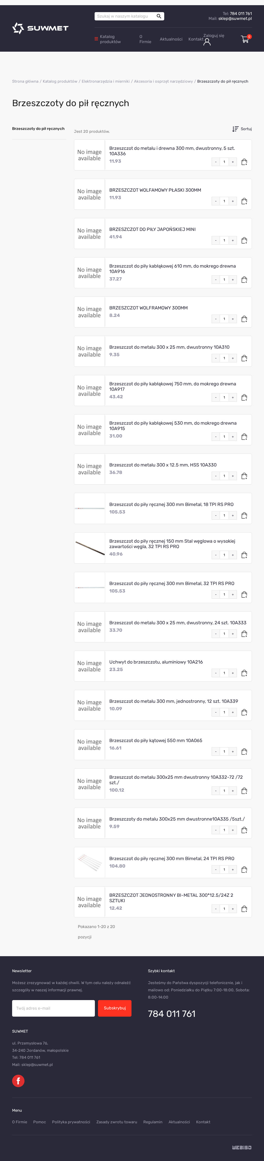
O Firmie (145, 39)
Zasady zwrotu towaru (116, 1122)
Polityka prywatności (71, 1122)
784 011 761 (241, 13)
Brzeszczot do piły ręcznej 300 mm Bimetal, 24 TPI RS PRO (171, 858)
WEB (242, 1148)
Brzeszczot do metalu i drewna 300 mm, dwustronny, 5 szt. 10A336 (172, 151)
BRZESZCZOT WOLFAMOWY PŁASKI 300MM (155, 190)
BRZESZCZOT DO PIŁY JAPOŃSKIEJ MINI (152, 229)
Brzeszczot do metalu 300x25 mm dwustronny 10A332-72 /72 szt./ (176, 779)
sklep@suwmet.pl (235, 18)
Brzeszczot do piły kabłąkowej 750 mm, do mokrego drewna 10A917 (172, 386)
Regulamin (152, 1122)
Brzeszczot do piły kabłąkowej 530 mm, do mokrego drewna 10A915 (173, 425)
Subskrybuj (115, 1008)
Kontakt (195, 39)
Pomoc (39, 1122)
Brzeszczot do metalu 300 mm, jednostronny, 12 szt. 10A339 (173, 701)
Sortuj (246, 129)
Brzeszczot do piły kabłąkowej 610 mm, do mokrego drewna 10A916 (172, 268)
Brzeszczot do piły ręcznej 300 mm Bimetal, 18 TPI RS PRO (171, 504)
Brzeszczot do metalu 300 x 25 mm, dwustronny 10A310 (169, 347)
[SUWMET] (49, 28)
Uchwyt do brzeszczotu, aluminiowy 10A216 (156, 662)
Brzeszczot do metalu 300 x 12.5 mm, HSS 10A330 (163, 465)
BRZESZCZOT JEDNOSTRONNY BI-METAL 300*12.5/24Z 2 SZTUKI (171, 897)
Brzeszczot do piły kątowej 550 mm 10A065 (155, 740)
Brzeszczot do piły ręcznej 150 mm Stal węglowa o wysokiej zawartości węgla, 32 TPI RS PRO (172, 543)
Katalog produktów (110, 39)
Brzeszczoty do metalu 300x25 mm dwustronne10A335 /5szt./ (177, 819)
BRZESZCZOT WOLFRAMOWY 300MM (148, 308)
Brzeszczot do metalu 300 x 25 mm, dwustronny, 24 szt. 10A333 (177, 623)
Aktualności (171, 39)
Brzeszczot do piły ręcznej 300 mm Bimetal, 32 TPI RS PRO (171, 583)
